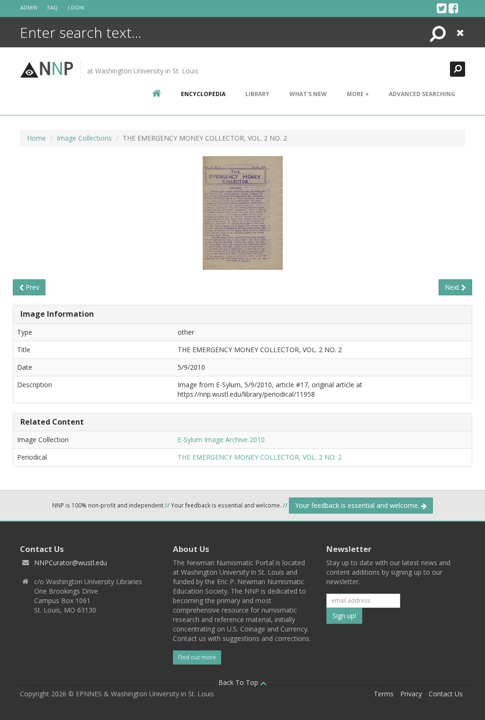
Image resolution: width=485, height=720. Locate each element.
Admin (28, 7)
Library (257, 94)
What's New (308, 94)
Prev (31, 287)
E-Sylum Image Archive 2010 (221, 439)
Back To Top (239, 682)
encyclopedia (203, 94)
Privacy (411, 693)
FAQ (52, 7)
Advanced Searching (422, 94)
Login (76, 7)
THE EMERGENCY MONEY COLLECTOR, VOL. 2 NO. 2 (260, 457)
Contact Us (446, 693)
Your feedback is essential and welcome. (358, 505)
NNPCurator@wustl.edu (70, 562)
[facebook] (453, 8)
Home (36, 137)
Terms (384, 693)
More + (358, 94)
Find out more (197, 657)
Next (453, 287)
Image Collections (84, 137)
